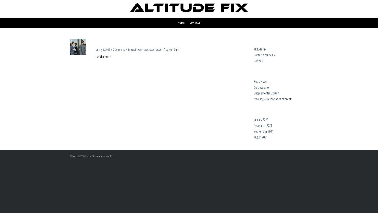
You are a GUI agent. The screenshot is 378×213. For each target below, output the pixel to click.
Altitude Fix (260, 49)
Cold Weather (262, 87)
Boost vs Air (260, 81)
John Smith (174, 49)
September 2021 (263, 131)
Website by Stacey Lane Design (104, 155)
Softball (258, 61)
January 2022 (261, 119)
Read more (102, 56)
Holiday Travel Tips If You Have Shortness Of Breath (154, 41)
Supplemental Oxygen (266, 93)
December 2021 (263, 125)
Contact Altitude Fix (264, 55)
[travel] (78, 47)
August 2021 (260, 137)
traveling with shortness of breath (146, 49)
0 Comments (119, 49)
